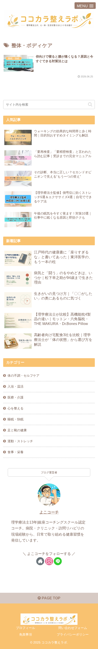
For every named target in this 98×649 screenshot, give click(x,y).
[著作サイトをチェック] (40, 561)
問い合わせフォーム (72, 628)
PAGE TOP (50, 598)
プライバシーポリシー (73, 634)
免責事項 (25, 634)
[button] (90, 104)
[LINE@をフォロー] (58, 561)
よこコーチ (49, 512)
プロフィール (25, 628)
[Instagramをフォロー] (49, 561)
